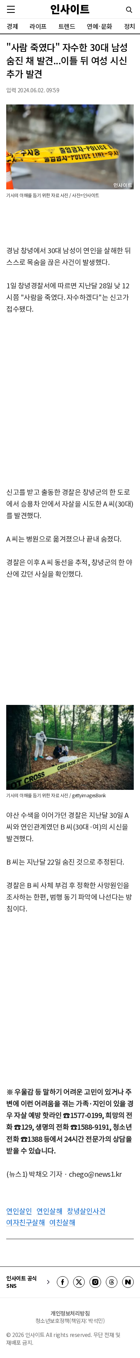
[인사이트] (70, 9)
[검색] (129, 10)
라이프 (38, 26)
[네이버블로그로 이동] (128, 1282)
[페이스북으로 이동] (62, 1282)
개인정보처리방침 (70, 1313)
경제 (12, 26)
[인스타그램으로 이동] (95, 1282)
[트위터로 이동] (79, 1282)
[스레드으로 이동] (111, 1282)
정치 (129, 26)
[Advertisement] (70, 401)
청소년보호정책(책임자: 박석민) (70, 1320)
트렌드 (66, 26)
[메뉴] (11, 9)
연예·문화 (99, 26)
